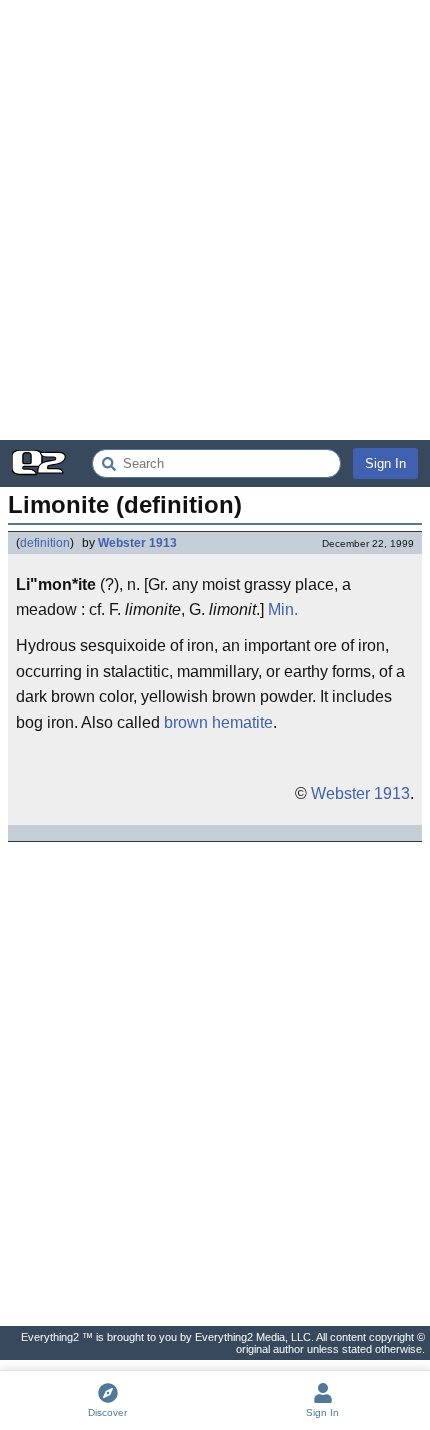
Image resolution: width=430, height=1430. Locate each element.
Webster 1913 (137, 543)
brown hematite (218, 722)
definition (45, 543)
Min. (283, 609)
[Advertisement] (215, 220)
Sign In (385, 463)
